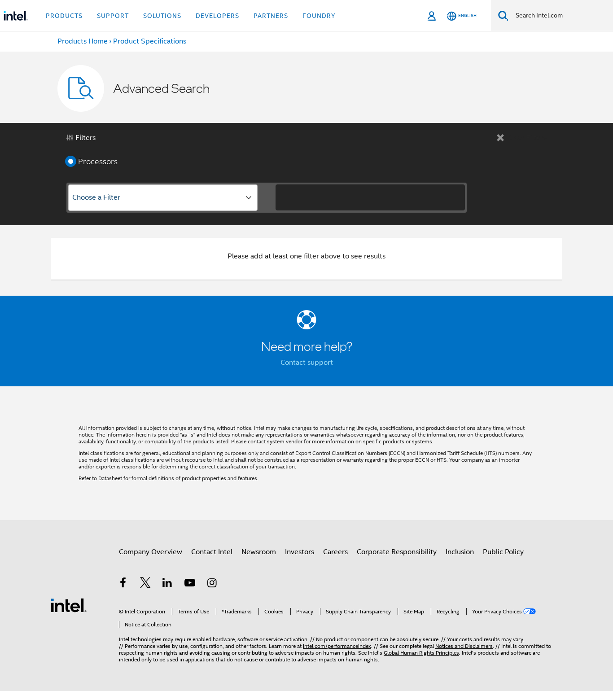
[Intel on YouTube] (189, 584)
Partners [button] (271, 16)
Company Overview (150, 551)
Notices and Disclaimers (464, 646)
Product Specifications (149, 41)
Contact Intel (211, 551)
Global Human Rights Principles (421, 652)
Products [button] (64, 16)
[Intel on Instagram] (211, 584)
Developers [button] (217, 16)
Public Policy (503, 551)
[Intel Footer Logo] (69, 604)
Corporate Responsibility (397, 551)
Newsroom (258, 551)
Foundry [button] (319, 16)
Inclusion (460, 551)
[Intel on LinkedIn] (167, 584)
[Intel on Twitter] (145, 584)
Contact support (306, 362)
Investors (299, 551)
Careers (335, 551)
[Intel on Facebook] (123, 584)
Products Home (82, 41)
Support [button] (113, 16)
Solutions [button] (162, 16)
